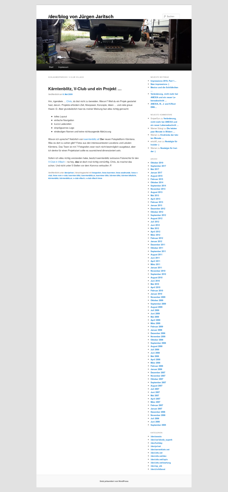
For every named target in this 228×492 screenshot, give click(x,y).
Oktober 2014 (157, 182)
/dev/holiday (156, 442)
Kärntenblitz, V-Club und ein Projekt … (85, 88)
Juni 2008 (155, 352)
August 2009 (156, 306)
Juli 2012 (155, 221)
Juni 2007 (155, 392)
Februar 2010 (157, 290)
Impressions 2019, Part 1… (163, 80)
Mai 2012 (155, 228)
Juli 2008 (155, 349)
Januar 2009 (156, 329)
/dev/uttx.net (156, 452)
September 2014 (158, 185)
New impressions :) (160, 84)
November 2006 (158, 415)
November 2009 (158, 297)
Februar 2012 (157, 238)
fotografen (96, 172)
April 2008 (155, 359)
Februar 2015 (157, 179)
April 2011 (155, 261)
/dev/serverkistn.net (160, 449)
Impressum (63, 66)
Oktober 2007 (157, 378)
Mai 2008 (155, 356)
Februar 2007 (157, 405)
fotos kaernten (108, 172)
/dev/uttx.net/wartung (161, 462)
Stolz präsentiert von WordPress (114, 481)
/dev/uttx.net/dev (158, 455)
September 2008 (158, 342)
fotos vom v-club (60, 175)
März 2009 (155, 323)
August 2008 (156, 346)
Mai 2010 (155, 283)
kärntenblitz (53, 178)
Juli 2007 (155, 388)
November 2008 (158, 336)
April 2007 (155, 398)
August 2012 (156, 218)
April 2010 (155, 287)
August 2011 (156, 254)
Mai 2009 (155, 316)
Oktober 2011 (157, 247)
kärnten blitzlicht (128, 175)
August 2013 (156, 192)
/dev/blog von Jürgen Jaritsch (81, 16)
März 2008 (155, 362)
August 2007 (156, 385)
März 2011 (155, 264)
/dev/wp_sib (156, 465)
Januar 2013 (156, 205)
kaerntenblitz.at (91, 139)
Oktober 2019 (157, 162)
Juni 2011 (155, 257)
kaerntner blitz (102, 175)
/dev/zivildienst (158, 469)
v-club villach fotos (94, 178)
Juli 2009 (155, 310)
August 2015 (156, 175)
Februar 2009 (157, 326)
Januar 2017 (156, 172)
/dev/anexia (156, 436)
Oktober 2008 (157, 339)
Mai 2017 (155, 169)
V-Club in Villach (56, 161)
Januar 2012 (156, 241)
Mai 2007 (155, 395)
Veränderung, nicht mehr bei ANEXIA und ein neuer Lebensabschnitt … (164, 97)
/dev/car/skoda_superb (161, 439)
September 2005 (158, 424)
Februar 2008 (157, 365)
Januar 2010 (156, 293)
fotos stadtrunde (123, 172)
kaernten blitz (74, 175)
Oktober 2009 (157, 300)
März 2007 (155, 401)
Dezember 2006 (158, 411)
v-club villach (79, 178)
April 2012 (155, 231)
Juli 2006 (155, 418)
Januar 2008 (156, 369)
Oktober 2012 (157, 211)
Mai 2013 (155, 195)
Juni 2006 (155, 421)
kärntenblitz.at (66, 178)
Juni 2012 (155, 224)
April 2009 (155, 319)
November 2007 (158, 375)
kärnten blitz (115, 175)
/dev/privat (69, 172)
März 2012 (155, 234)
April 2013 (155, 198)
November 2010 (158, 270)
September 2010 (158, 274)
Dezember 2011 (158, 244)
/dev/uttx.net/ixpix (159, 459)
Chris (69, 101)
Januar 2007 (156, 408)
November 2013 (158, 188)
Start (51, 66)
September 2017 (158, 165)
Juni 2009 (155, 313)
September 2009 (158, 303)
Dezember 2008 (158, 333)
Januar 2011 (156, 267)
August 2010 (156, 277)
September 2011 (158, 251)
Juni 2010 (155, 280)
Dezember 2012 (158, 208)
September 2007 (158, 382)
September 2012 (158, 215)
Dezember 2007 (158, 372)
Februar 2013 (157, 202)
